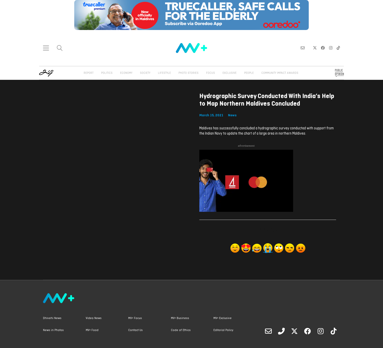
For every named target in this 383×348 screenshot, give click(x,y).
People (249, 73)
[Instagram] (320, 331)
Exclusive (230, 73)
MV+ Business (180, 318)
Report (89, 73)
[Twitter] (294, 331)
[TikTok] (333, 331)
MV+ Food (92, 330)
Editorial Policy (223, 330)
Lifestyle (164, 73)
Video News (94, 318)
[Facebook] (307, 331)
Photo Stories (188, 73)
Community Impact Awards (279, 73)
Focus (210, 73)
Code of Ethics (181, 330)
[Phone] (281, 331)
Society (145, 73)
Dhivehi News (52, 318)
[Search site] (60, 48)
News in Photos (53, 330)
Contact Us (135, 330)
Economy (126, 73)
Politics (107, 73)
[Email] (268, 331)
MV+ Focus (135, 318)
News (232, 115)
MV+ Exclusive (222, 318)
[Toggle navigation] (46, 48)
